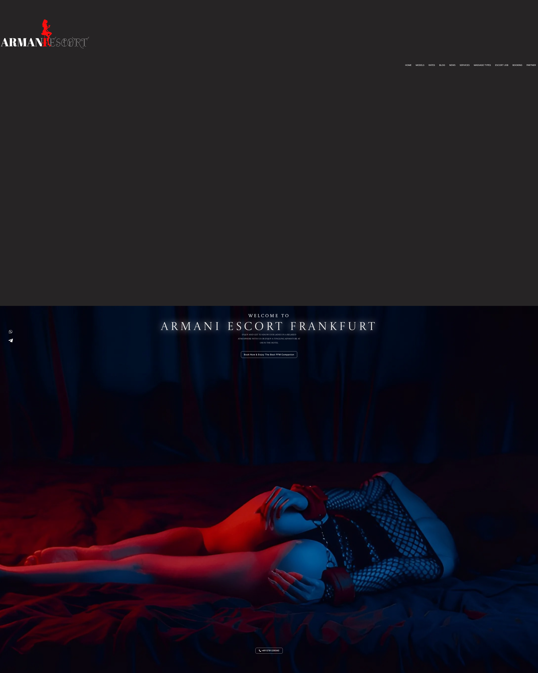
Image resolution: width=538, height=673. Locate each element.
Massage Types (482, 65)
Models (420, 65)
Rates (432, 65)
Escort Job (501, 65)
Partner (531, 65)
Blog (442, 65)
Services (465, 65)
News (452, 65)
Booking (517, 65)
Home (408, 65)
